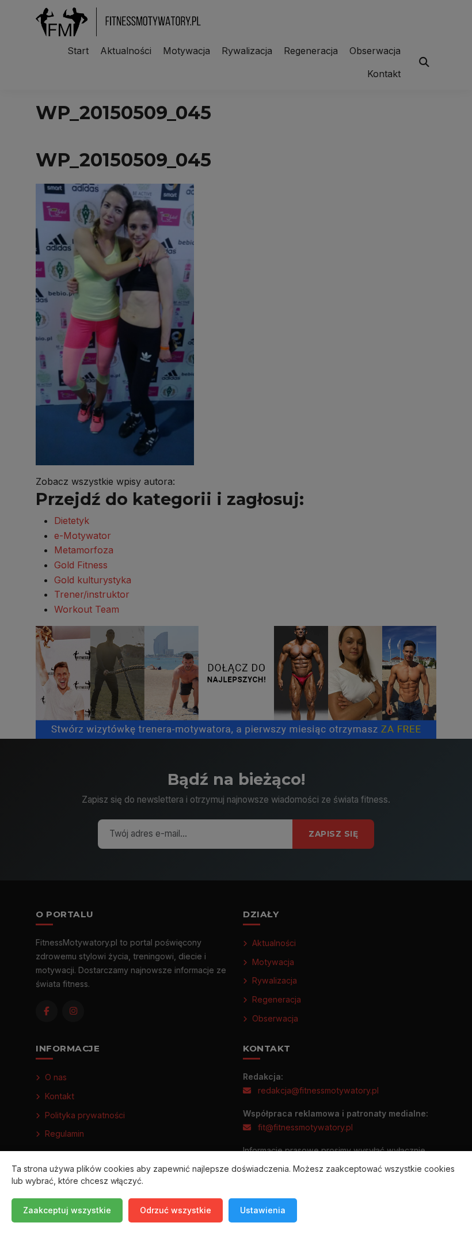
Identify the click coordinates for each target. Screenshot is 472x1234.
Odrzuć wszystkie (175, 1210)
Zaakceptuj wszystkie (67, 1210)
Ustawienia (263, 1210)
